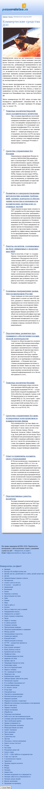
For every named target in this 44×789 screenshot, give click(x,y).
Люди (6, 618)
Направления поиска (11, 611)
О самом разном (10, 623)
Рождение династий (11, 750)
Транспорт (8, 761)
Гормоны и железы (11, 594)
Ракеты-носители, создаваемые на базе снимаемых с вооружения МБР (22, 249)
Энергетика (8, 772)
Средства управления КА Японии (19, 152)
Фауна (6, 765)
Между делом (9, 632)
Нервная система (10, 658)
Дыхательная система (12, 596)
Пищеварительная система (14, 663)
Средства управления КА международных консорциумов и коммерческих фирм (22, 418)
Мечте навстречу (10, 705)
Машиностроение (10, 698)
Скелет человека (10, 730)
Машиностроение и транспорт (15, 701)
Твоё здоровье (9, 732)
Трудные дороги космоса (13, 763)
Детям (6, 576)
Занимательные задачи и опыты (16, 578)
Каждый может (10, 638)
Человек (7, 770)
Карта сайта (26, 553)
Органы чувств (9, 661)
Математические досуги (13, 696)
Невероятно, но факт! (22, 551)
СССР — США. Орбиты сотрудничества (18, 754)
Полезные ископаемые (12, 714)
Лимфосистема (9, 654)
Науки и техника (10, 620)
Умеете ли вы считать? (12, 743)
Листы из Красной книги (13, 667)
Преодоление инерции (12, 627)
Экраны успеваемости (12, 723)
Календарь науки (10, 665)
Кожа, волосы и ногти (12, 649)
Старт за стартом (10, 756)
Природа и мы (9, 674)
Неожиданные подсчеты (13, 634)
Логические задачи (11, 681)
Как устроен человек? (12, 647)
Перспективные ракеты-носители (19, 497)
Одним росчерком (11, 636)
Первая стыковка (10, 707)
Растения (7, 748)
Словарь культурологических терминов (18, 719)
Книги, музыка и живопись (13, 616)
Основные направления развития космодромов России (22, 292)
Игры (6, 603)
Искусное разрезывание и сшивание (17, 629)
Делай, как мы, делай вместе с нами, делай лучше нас (24, 574)
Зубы (6, 598)
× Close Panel (6, 787)
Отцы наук (8, 690)
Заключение (8, 587)
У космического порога (12, 759)
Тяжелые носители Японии (20, 382)
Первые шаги (9, 645)
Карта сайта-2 (9, 605)
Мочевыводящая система (13, 656)
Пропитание (8, 734)
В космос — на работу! (12, 585)
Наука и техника (10, 669)
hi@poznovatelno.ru (14, 553)
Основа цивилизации (11, 685)
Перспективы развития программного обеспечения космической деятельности (23, 336)
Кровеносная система (12, 652)
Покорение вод (10, 692)
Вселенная (8, 589)
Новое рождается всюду (13, 640)
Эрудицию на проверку (12, 783)
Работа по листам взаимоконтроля (17, 716)
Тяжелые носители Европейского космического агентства (22, 112)
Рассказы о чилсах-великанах (15, 741)
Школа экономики (11, 781)
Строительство (9, 736)
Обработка (8, 712)
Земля (6, 591)
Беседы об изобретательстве (15, 571)
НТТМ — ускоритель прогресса (15, 643)
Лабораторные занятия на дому (16, 678)
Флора (6, 768)
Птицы (6, 745)
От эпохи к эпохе (10, 687)
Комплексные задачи (12, 676)
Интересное (8, 580)
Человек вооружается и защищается (17, 774)
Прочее (7, 739)
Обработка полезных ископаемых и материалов (22, 703)
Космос (7, 607)
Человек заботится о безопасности (17, 777)
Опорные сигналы (10, 625)
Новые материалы (11, 710)
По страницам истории (12, 672)
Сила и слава (9, 752)
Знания (6, 600)
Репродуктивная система (13, 727)
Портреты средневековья (13, 694)
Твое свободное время (12, 721)
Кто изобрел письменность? (14, 683)
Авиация (7, 569)
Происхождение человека (14, 725)
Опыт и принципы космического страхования (21, 457)
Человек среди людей (12, 779)
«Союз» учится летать (12, 583)
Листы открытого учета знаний (15, 609)
